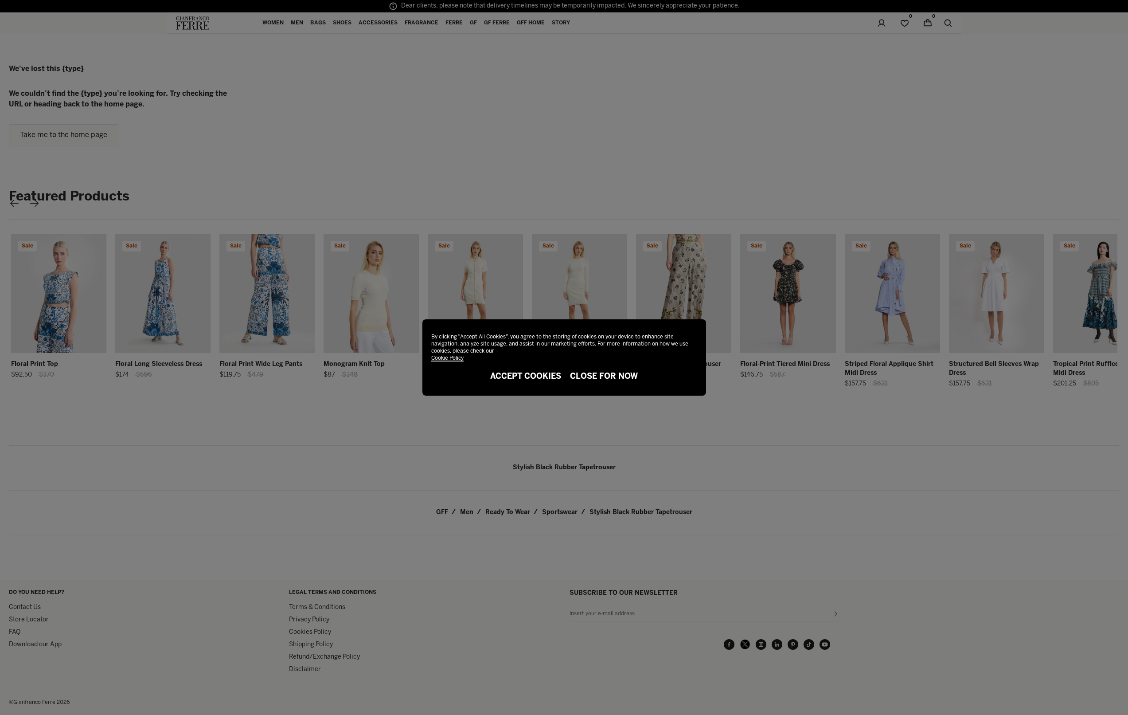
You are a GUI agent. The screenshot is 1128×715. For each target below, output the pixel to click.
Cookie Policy (447, 358)
